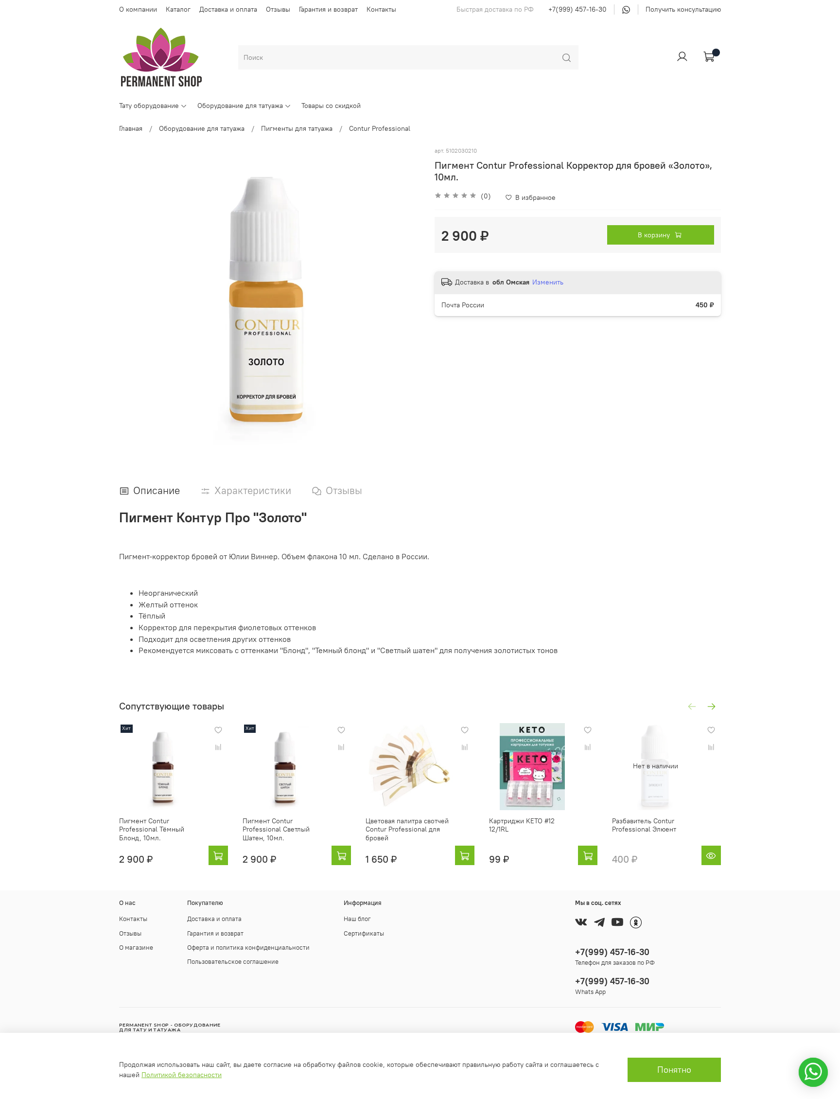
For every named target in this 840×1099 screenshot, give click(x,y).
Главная (130, 128)
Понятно (674, 1069)
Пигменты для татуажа (296, 128)
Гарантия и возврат (328, 9)
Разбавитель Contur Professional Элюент (644, 824)
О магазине (136, 947)
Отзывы (278, 9)
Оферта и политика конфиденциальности (248, 947)
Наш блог (357, 918)
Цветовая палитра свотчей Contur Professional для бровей (407, 829)
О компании (138, 9)
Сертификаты (364, 933)
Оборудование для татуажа (240, 105)
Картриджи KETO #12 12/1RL (522, 824)
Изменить (547, 282)
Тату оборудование (149, 105)
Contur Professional (379, 128)
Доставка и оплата (228, 9)
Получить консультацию (683, 9)
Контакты (381, 9)
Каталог (178, 9)
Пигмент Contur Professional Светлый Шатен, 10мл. (276, 829)
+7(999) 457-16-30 (577, 9)
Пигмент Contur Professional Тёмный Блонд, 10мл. (151, 829)
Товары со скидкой (331, 105)
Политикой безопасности (181, 1074)
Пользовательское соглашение (233, 961)
